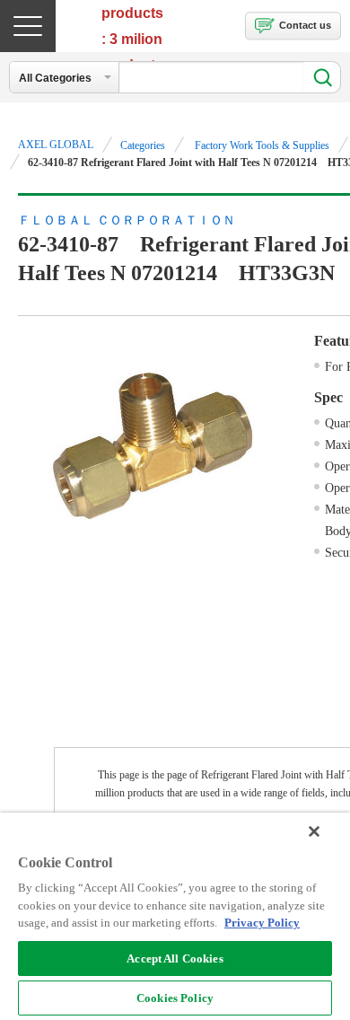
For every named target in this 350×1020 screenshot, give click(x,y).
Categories (142, 145)
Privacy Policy (262, 922)
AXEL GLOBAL (55, 144)
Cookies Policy (175, 998)
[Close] (314, 831)
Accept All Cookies (175, 958)
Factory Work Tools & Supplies (262, 145)
